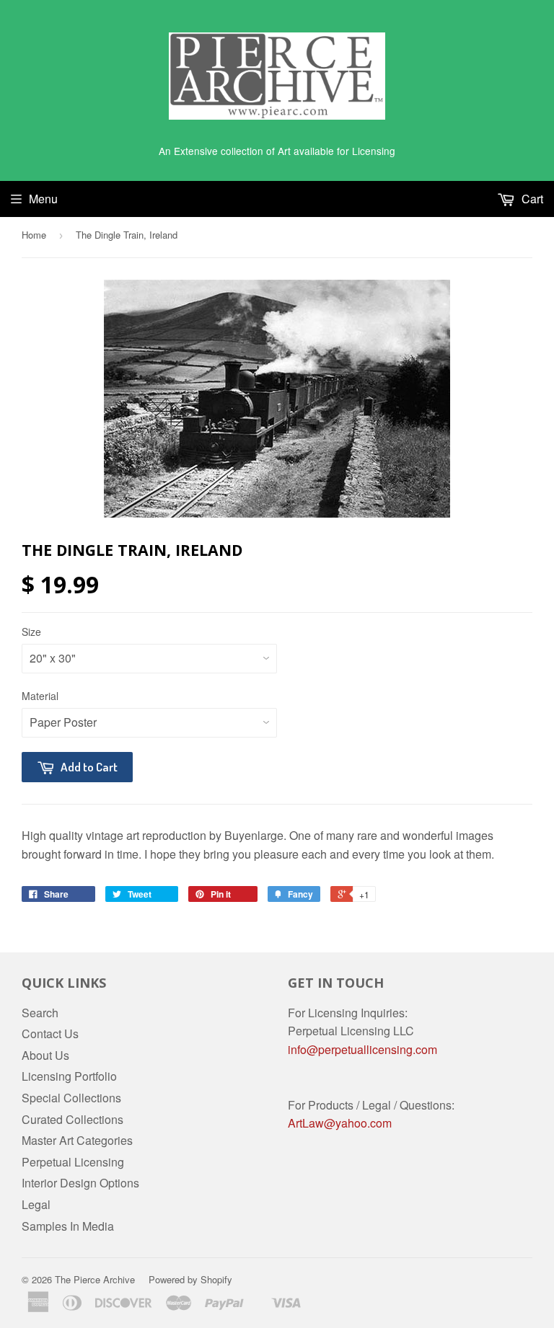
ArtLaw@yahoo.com (340, 1123)
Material (40, 696)
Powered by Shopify (190, 1279)
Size (31, 631)
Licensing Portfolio (69, 1076)
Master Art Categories (77, 1140)
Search (40, 1012)
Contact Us (50, 1033)
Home (34, 235)
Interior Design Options (80, 1182)
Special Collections (71, 1097)
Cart (531, 198)
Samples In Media (68, 1226)
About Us (45, 1055)
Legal (36, 1204)
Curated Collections (72, 1119)
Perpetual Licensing (73, 1162)
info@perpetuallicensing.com (362, 1049)
